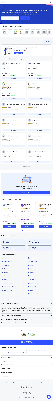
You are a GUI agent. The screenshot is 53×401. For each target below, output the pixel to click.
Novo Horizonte (8, 290)
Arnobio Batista (8, 261)
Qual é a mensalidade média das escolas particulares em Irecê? (17, 319)
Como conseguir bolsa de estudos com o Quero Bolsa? (15, 323)
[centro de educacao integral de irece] (26, 32)
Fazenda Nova (7, 276)
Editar (13, 215)
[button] (20, 230)
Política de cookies (29, 382)
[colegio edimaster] (44, 32)
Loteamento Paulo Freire (10, 286)
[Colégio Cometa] (9, 32)
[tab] (22, 230)
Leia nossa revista (5, 368)
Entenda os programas (6, 372)
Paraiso (31, 290)
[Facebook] (21, 387)
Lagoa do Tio (33, 279)
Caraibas (32, 265)
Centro (5, 268)
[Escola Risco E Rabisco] (15, 32)
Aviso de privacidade (17, 382)
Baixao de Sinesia (34, 261)
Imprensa (37, 382)
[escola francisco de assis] (49, 32)
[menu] (50, 2)
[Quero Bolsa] (6, 2)
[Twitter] (29, 387)
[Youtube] (32, 387)
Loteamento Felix (34, 283)
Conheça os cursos (6, 361)
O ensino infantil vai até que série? (9, 303)
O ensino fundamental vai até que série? (11, 315)
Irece (5, 279)
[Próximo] (33, 166)
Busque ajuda (4, 376)
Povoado (6, 294)
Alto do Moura (33, 258)
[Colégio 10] (21, 32)
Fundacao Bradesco (34, 276)
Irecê (3, 6)
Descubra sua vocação (6, 357)
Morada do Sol (33, 286)
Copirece (32, 272)
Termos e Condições (6, 382)
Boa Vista (6, 265)
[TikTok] (26, 387)
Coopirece (6, 272)
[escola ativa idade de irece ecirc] (32, 32)
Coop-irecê (32, 268)
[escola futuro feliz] (38, 32)
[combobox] (10, 18)
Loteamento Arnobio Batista (11, 283)
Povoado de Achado (35, 294)
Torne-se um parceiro (46, 382)
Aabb (5, 258)
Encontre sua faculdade (7, 364)
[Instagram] (24, 387)
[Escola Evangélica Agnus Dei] (4, 32)
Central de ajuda (28, 343)
